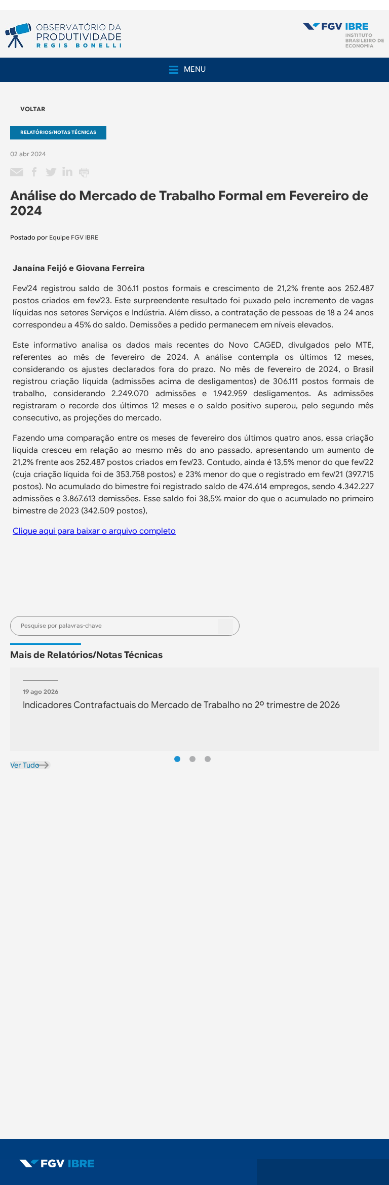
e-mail (17, 172)
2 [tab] (192, 759)
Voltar (32, 109)
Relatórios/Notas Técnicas (58, 132)
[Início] (343, 36)
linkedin (67, 172)
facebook (34, 172)
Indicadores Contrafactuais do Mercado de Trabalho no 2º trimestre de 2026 (181, 704)
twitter (51, 172)
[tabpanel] (194, 709)
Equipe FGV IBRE (73, 237)
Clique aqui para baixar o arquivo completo (94, 531)
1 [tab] (177, 759)
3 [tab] (208, 759)
